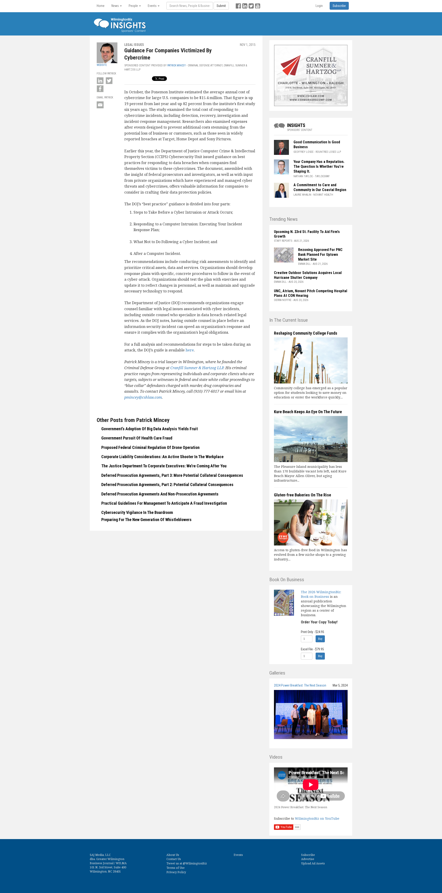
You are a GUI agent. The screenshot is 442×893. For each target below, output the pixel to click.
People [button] (134, 6)
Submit (221, 6)
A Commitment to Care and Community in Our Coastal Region (320, 187)
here (190, 350)
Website (102, 65)
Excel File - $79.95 (312, 649)
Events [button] (152, 6)
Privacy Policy (176, 872)
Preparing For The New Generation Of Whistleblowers (146, 519)
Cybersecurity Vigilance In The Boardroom (137, 512)
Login (319, 6)
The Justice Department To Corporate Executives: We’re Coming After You (164, 465)
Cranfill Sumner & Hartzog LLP (197, 367)
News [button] (115, 6)
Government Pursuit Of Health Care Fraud (136, 438)
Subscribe (308, 855)
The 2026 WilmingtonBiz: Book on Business (321, 594)
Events (238, 855)
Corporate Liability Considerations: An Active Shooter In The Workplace (162, 456)
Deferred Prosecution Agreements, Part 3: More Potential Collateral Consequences (172, 475)
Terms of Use (175, 868)
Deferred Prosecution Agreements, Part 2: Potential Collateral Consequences (167, 484)
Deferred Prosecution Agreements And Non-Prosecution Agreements (159, 494)
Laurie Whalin (302, 194)
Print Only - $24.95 (312, 632)
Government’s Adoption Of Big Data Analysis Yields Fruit (149, 428)
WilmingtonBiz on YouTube (317, 818)
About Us (172, 855)
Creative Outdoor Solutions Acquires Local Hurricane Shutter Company (308, 275)
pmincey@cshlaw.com (143, 397)
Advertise (307, 859)
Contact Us (173, 859)
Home (101, 6)
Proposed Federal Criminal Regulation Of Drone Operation (150, 447)
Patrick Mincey (176, 65)
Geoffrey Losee (304, 151)
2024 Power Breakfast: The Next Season (300, 685)
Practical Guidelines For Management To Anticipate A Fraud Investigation (164, 503)
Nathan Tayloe (303, 176)
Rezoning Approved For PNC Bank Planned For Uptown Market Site (320, 255)
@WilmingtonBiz (195, 863)
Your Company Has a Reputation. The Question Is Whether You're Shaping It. (319, 166)
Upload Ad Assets (313, 863)
